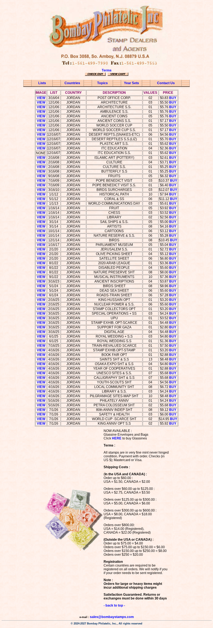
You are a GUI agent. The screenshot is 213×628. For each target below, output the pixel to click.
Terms (106, 70)
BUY (172, 98)
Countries (72, 83)
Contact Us (166, 83)
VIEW (41, 98)
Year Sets (131, 83)
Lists (42, 83)
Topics (102, 83)
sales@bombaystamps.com (112, 617)
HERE (116, 438)
